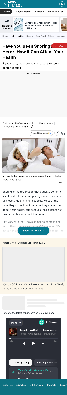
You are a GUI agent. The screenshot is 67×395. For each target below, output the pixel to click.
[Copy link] (63, 133)
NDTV (7, 11)
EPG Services (36, 385)
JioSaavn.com (46, 313)
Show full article (32, 230)
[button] (62, 4)
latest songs (22, 313)
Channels (51, 385)
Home (5, 36)
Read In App (58, 46)
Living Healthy (17, 36)
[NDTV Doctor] (15, 3)
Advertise (21, 385)
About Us (8, 385)
